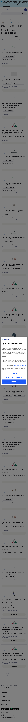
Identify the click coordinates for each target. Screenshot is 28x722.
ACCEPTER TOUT (14, 381)
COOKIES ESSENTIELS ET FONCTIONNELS (14, 377)
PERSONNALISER (14, 373)
